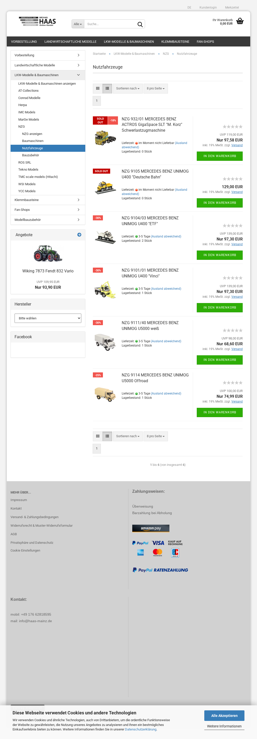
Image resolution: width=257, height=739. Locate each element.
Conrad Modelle (29, 98)
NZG (21, 126)
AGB (14, 534)
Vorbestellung (24, 41)
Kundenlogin (208, 7)
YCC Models (27, 191)
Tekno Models (28, 169)
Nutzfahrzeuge (32, 148)
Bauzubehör (30, 155)
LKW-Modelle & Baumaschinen (129, 41)
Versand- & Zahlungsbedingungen (34, 517)
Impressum (19, 500)
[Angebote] (79, 235)
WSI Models (27, 184)
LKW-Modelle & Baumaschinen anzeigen (47, 83)
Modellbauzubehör (28, 220)
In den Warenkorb (220, 156)
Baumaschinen (32, 141)
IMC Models (26, 112)
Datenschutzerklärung (140, 729)
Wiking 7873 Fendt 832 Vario (48, 271)
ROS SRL (24, 162)
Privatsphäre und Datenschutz (32, 543)
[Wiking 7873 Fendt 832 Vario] (48, 253)
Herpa (22, 105)
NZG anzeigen (32, 134)
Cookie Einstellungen (25, 550)
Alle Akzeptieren (224, 716)
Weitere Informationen (224, 726)
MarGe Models (28, 119)
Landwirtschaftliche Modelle (70, 41)
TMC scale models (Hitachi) (38, 177)
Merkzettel (231, 7)
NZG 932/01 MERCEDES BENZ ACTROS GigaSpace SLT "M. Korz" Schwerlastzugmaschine (152, 125)
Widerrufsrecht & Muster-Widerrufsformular (42, 525)
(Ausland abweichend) (166, 236)
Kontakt (16, 508)
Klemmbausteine (175, 41)
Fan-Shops (205, 41)
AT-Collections (28, 90)
